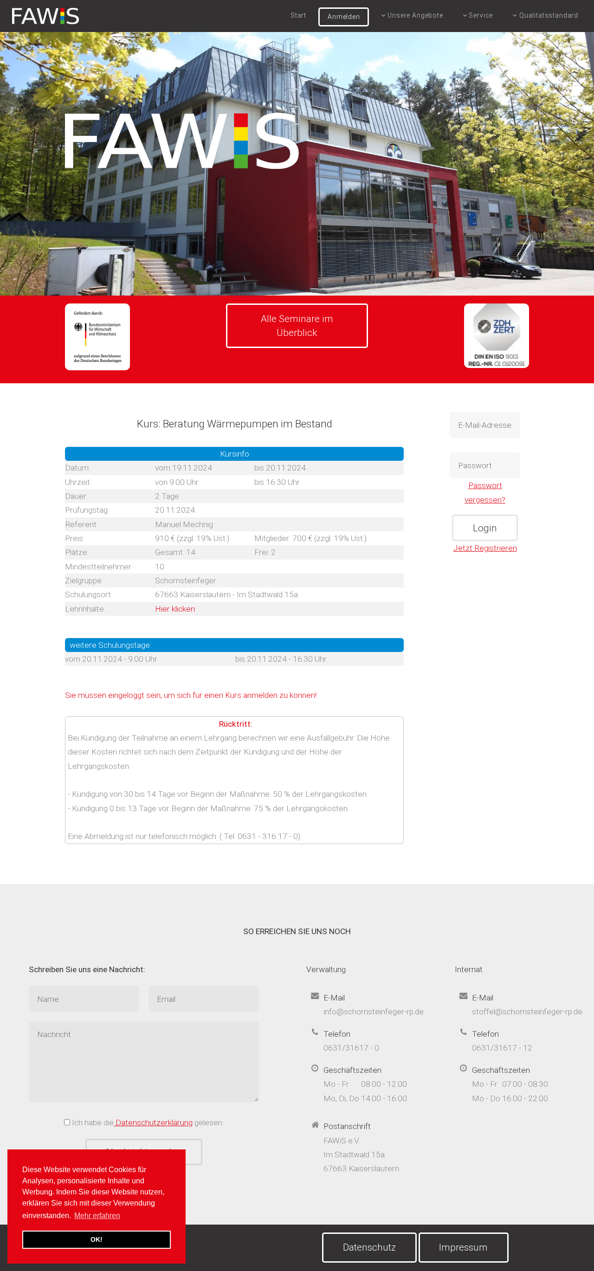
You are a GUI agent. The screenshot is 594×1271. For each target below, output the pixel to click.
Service (480, 15)
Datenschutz (369, 1247)
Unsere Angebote (414, 15)
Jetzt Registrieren (485, 548)
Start (298, 15)
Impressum (463, 1247)
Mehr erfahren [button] (97, 1215)
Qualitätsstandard (547, 15)
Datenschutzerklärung (153, 1122)
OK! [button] (96, 1239)
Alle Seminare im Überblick (297, 325)
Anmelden (344, 16)
